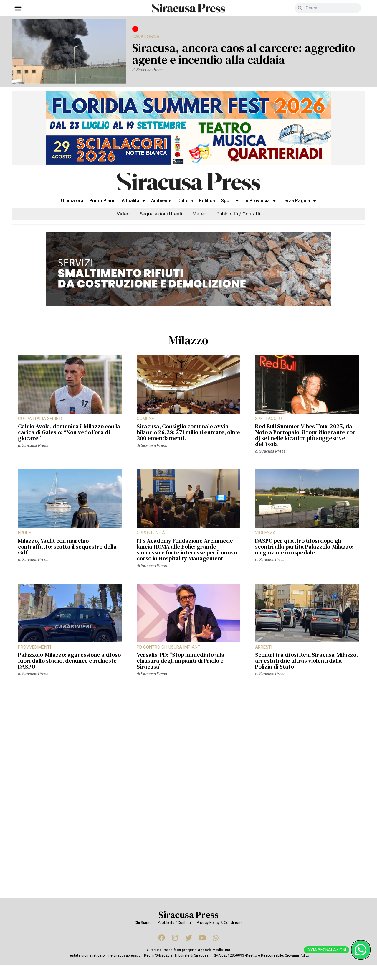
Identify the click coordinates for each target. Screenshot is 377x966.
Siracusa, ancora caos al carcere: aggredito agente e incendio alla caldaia (243, 54)
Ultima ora (72, 200)
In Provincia (257, 200)
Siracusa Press (188, 914)
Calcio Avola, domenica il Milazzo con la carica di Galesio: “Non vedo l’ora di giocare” (69, 432)
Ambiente (161, 200)
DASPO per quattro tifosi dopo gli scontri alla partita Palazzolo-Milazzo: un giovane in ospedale (304, 547)
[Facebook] (161, 937)
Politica (207, 200)
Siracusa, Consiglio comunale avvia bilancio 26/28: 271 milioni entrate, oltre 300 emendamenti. (188, 432)
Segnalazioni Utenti (161, 214)
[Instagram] (175, 937)
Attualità (130, 200)
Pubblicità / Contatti (238, 214)
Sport (227, 200)
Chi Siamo (143, 922)
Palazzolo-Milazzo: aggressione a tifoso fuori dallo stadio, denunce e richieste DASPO (69, 661)
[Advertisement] (188, 773)
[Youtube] (202, 937)
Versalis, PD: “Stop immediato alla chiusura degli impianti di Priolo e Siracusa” (180, 661)
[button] (18, 8)
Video (123, 214)
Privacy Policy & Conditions (219, 922)
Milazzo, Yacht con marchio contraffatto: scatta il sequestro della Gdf (67, 547)
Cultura (185, 200)
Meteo (199, 214)
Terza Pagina (296, 200)
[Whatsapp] (215, 937)
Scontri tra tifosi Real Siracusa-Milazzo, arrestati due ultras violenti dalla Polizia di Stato (306, 661)
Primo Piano (102, 200)
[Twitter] (188, 937)
